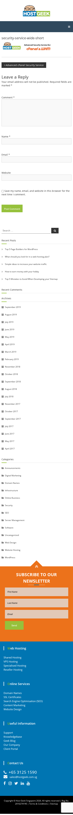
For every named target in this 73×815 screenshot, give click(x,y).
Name (6, 136)
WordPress (10, 557)
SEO (7, 512)
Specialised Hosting (15, 665)
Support (8, 732)
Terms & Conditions (38, 803)
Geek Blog (9, 740)
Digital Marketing (13, 475)
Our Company (12, 744)
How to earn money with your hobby (22, 271)
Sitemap (54, 803)
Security (9, 505)
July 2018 (9, 396)
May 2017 (9, 441)
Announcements (12, 468)
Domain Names (12, 483)
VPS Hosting (11, 661)
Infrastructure (11, 490)
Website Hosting (12, 550)
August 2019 (11, 314)
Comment (8, 97)
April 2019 (10, 344)
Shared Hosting (12, 657)
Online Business (12, 497)
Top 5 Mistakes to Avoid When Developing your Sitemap (31, 279)
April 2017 (10, 448)
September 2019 (13, 307)
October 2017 (11, 411)
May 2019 (9, 336)
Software (9, 527)
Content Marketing (14, 705)
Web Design (10, 542)
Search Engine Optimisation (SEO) (23, 701)
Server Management (14, 520)
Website (6, 172)
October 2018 (11, 374)
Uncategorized (12, 535)
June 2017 (9, 433)
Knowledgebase (13, 736)
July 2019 (9, 322)
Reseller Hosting (13, 669)
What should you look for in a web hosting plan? (27, 256)
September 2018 (13, 381)
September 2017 (13, 418)
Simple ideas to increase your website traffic (26, 264)
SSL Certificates (12, 697)
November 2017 (12, 404)
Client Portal (11, 749)
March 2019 (10, 351)
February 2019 (12, 359)
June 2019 (9, 329)
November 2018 (12, 366)
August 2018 (11, 389)
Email (6, 154)
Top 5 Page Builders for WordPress (21, 249)
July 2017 (9, 426)
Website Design (13, 709)
